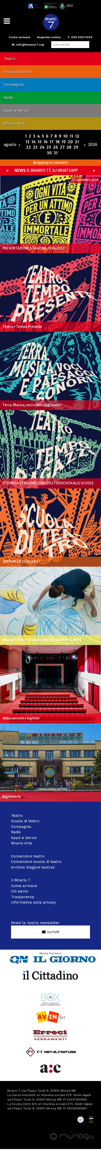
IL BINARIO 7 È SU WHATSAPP (46, 170)
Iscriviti (52, 932)
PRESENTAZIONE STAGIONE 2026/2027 (34, 248)
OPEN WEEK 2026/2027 (21, 561)
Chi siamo (19, 891)
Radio (8, 97)
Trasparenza (22, 897)
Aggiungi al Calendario (52, 162)
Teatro (9, 58)
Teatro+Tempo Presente (22, 327)
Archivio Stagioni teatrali (33, 867)
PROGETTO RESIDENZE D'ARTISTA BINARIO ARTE (41, 640)
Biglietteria (11, 797)
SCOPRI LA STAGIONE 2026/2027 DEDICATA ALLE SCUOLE (48, 483)
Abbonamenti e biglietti (20, 718)
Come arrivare (19, 37)
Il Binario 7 (20, 880)
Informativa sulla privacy (33, 902)
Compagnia (14, 84)
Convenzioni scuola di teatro (36, 861)
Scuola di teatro (18, 72)
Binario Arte (14, 123)
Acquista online (49, 37)
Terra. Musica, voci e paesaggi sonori (32, 405)
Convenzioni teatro (28, 856)
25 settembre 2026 (85, 180)
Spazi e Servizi (16, 110)
